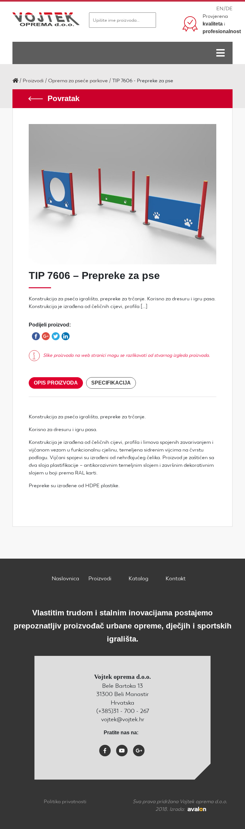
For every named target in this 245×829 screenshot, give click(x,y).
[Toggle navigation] (220, 53)
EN (220, 8)
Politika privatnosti (65, 801)
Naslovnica (65, 578)
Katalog (138, 578)
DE (229, 8)
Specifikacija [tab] (111, 382)
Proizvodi (33, 80)
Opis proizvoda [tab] (56, 382)
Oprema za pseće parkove (78, 80)
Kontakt (176, 578)
